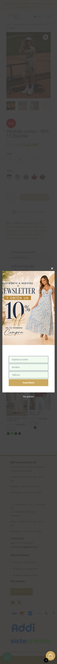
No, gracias (28, 396)
